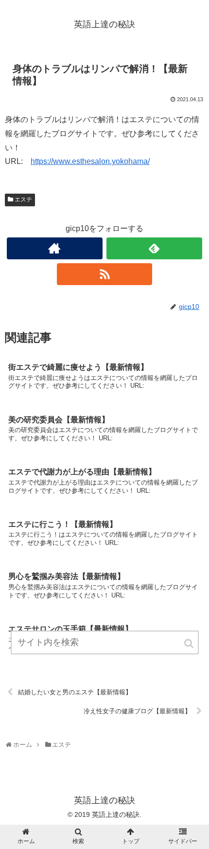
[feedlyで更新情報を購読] (154, 248)
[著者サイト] (55, 248)
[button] (189, 643)
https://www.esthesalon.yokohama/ (90, 161)
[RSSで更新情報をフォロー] (105, 274)
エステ (23, 199)
